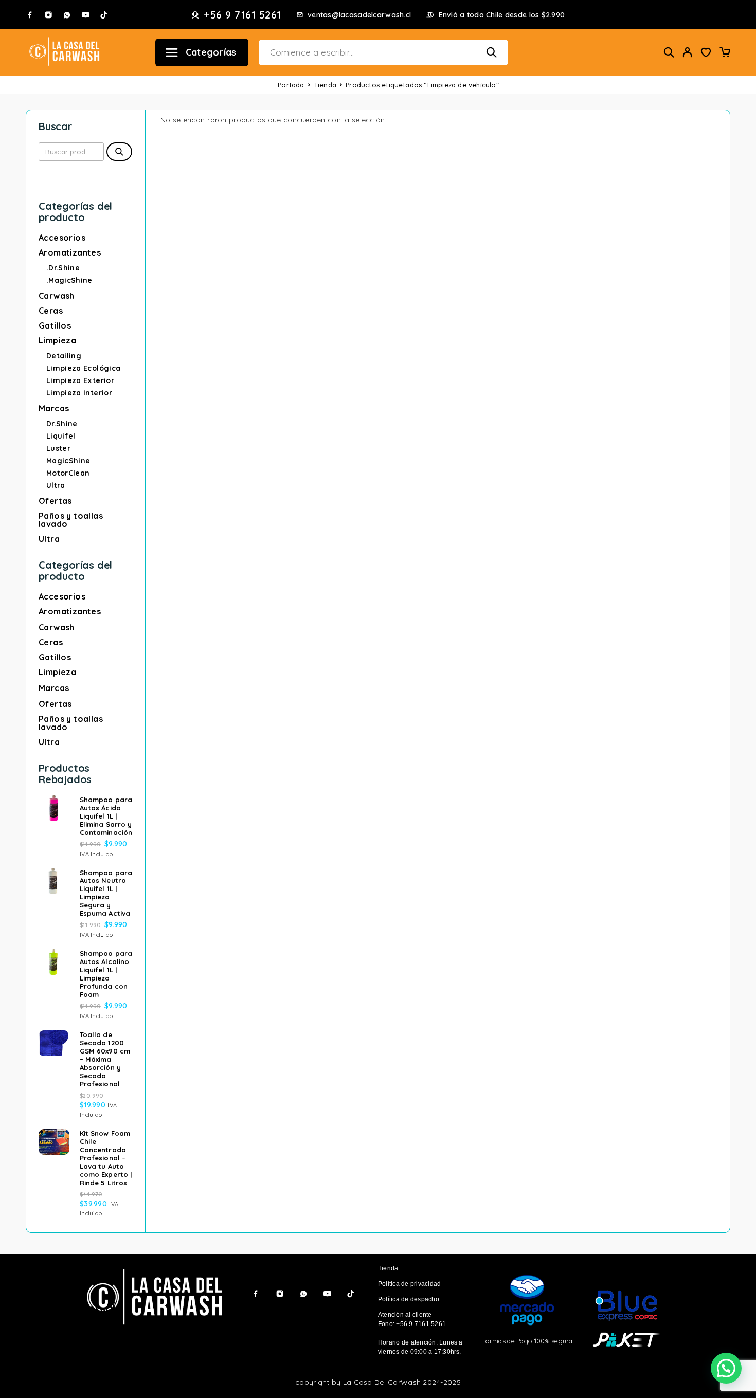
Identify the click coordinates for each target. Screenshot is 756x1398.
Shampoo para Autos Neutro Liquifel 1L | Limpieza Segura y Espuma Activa (106, 893)
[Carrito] (724, 53)
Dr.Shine (62, 423)
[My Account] (687, 52)
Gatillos (55, 325)
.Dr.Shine (63, 268)
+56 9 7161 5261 (242, 15)
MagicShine (68, 460)
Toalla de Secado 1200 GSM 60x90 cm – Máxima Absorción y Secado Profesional (105, 1059)
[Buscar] (669, 52)
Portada (291, 85)
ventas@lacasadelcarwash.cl (359, 15)
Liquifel (61, 436)
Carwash (57, 296)
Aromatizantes (70, 252)
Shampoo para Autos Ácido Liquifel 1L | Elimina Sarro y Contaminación (106, 816)
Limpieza (57, 340)
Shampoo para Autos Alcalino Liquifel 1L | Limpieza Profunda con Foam (106, 973)
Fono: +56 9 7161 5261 (412, 1324)
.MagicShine (69, 280)
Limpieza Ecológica (83, 368)
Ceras (51, 310)
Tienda (325, 85)
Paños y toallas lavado (71, 520)
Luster (58, 448)
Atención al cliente (405, 1314)
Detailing (63, 355)
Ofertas (55, 501)
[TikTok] (104, 15)
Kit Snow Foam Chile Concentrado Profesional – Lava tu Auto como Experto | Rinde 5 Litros (106, 1158)
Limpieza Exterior (80, 380)
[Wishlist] (706, 53)
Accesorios (62, 237)
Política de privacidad (409, 1283)
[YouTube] (85, 15)
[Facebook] (30, 15)
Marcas (54, 408)
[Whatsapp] (67, 15)
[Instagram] (48, 15)
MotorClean (68, 473)
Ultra (55, 485)
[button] (726, 1368)
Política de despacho (408, 1299)
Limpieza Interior (79, 392)
